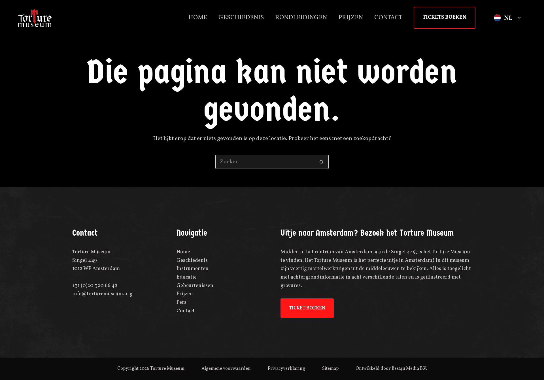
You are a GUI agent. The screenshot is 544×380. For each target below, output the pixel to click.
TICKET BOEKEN (307, 308)
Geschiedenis (241, 17)
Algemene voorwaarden (226, 369)
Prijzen (350, 17)
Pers (181, 302)
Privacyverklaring (286, 369)
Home (197, 17)
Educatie (187, 277)
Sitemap (330, 369)
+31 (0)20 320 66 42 (95, 285)
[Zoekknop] (321, 162)
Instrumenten (193, 268)
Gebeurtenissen (195, 285)
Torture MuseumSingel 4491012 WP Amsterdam (96, 260)
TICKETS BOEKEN (444, 17)
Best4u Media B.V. (409, 369)
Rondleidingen (301, 17)
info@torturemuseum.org (102, 294)
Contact (388, 17)
